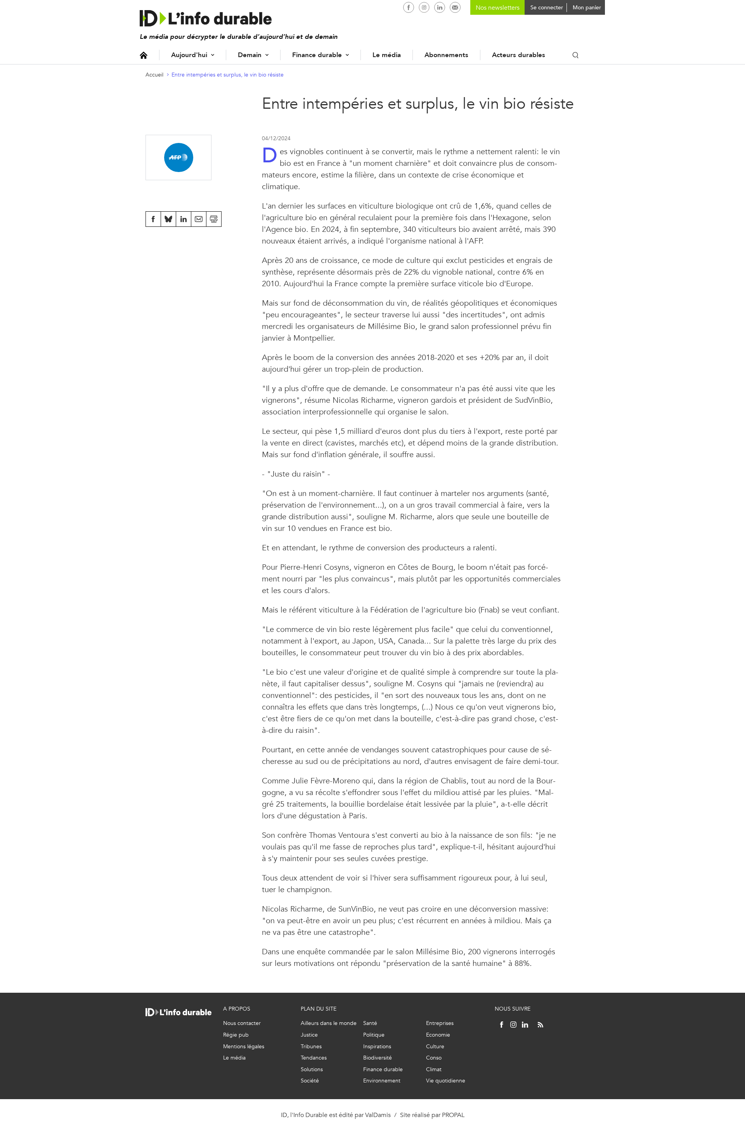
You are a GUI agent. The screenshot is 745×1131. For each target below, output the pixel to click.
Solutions (312, 1069)
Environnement (381, 1080)
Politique (374, 1035)
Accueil (143, 55)
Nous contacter (242, 1023)
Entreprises (440, 1023)
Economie (438, 1035)
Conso (434, 1057)
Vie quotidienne (445, 1080)
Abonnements (446, 54)
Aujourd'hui (189, 54)
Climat (434, 1069)
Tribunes (311, 1046)
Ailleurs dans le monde (329, 1023)
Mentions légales (243, 1046)
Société (310, 1080)
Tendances (314, 1057)
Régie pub (236, 1035)
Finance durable (317, 54)
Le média (386, 54)
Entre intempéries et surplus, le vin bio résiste (228, 74)
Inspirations (377, 1046)
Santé (370, 1023)
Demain (250, 54)
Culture (435, 1046)
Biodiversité (377, 1057)
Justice (309, 1035)
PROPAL (453, 1115)
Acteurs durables (518, 54)
